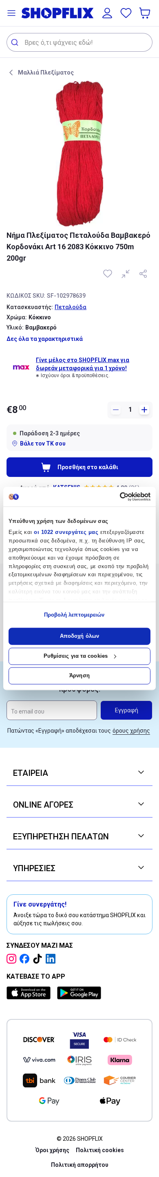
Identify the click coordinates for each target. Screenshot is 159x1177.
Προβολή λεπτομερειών (74, 615)
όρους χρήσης (131, 730)
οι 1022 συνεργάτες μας (66, 532)
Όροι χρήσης (52, 1150)
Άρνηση (79, 676)
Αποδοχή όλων (79, 636)
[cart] (145, 13)
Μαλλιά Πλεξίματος (46, 72)
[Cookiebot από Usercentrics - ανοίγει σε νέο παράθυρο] (115, 496)
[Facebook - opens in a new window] (26, 959)
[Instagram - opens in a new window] (13, 959)
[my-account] (107, 13)
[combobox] (79, 42)
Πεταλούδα (70, 307)
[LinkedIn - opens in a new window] (52, 959)
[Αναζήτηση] (15, 42)
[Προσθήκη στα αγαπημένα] (108, 274)
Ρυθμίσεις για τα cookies (76, 656)
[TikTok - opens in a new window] (39, 959)
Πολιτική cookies (100, 1150)
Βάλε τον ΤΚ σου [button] (43, 443)
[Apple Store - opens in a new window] (30, 993)
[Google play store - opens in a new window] (79, 993)
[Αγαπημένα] (126, 13)
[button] (11, 13)
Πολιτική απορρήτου (79, 1165)
